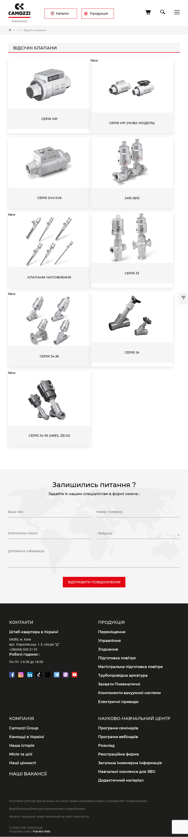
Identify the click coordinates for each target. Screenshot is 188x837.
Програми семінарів (118, 728)
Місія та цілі (20, 754)
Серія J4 (132, 352)
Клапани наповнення (49, 277)
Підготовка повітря (117, 658)
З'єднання (108, 649)
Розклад (106, 745)
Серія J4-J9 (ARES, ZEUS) (49, 435)
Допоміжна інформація (26, 551)
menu (176, 12)
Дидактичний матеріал (121, 780)
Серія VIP (49, 119)
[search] (162, 11)
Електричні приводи (118, 702)
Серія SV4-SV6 (49, 198)
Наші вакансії (28, 774)
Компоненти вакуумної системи (129, 693)
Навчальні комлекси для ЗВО (126, 771)
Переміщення (111, 632)
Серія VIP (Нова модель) (132, 123)
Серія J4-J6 (49, 356)
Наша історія (21, 745)
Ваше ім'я (15, 512)
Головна (10, 30)
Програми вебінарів (118, 737)
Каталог (62, 13)
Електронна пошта (23, 533)
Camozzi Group (23, 728)
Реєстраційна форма (118, 754)
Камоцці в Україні (26, 737)
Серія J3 (132, 273)
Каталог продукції (18, 30)
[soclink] (12, 674)
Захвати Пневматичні (119, 684)
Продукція (99, 13)
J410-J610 (131, 198)
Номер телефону (109, 512)
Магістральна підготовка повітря (130, 667)
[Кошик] (148, 12)
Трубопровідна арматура (123, 675)
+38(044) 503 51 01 (23, 649)
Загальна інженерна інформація (130, 763)
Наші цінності (22, 763)
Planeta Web (41, 831)
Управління (109, 640)
